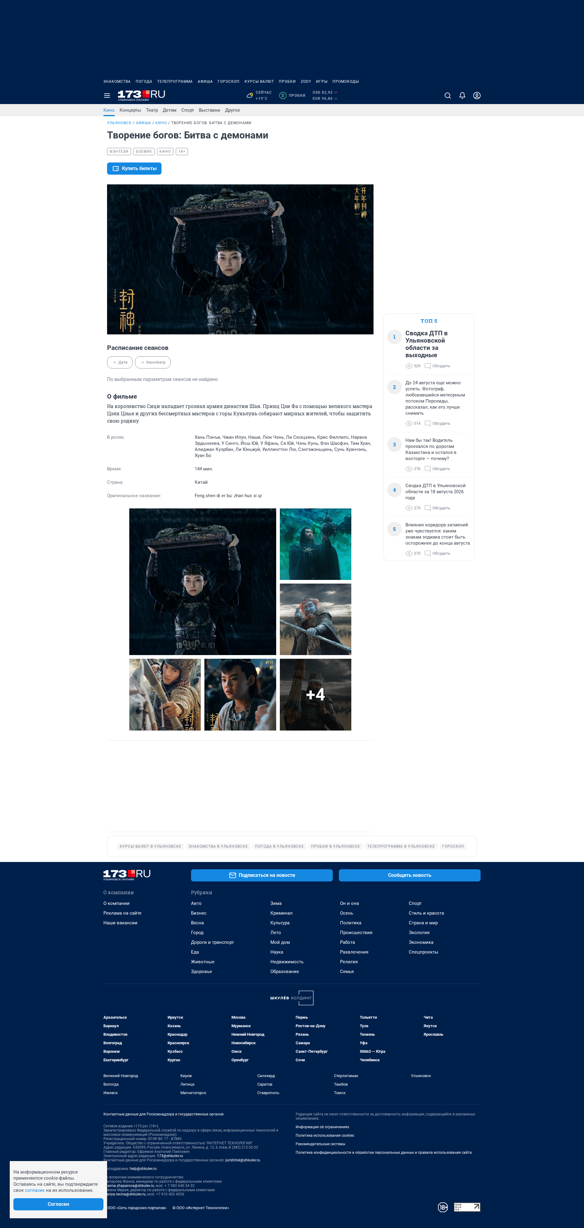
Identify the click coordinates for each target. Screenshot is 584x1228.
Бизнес (199, 913)
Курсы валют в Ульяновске (150, 846)
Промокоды (345, 81)
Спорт (187, 110)
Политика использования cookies (325, 1135)
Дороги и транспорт (212, 942)
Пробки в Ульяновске (335, 846)
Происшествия (356, 932)
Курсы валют (259, 81)
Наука (276, 952)
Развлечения (354, 952)
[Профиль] (477, 95)
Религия (349, 962)
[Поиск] (447, 95)
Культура (280, 923)
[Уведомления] (462, 95)
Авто (196, 903)
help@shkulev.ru (143, 1169)
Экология (419, 932)
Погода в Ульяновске (279, 846)
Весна (197, 923)
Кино (109, 110)
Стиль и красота (426, 913)
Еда (195, 952)
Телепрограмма (175, 81)
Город (197, 932)
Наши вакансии (120, 923)
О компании (116, 903)
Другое (232, 110)
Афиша (205, 81)
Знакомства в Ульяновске (218, 846)
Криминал (281, 913)
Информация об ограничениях (322, 1127)
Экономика (421, 942)
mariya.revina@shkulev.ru (124, 1194)
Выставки (209, 110)
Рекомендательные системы (320, 1144)
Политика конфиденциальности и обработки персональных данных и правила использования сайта (384, 1152)
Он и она (349, 903)
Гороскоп (229, 81)
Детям (169, 110)
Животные (202, 962)
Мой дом (280, 942)
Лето (275, 932)
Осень (346, 913)
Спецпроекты (423, 952)
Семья (347, 971)
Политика (350, 923)
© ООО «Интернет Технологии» (200, 1207)
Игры (322, 81)
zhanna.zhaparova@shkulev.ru (128, 1186)
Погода (144, 81)
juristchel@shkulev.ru (242, 1160)
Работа (347, 942)
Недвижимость (287, 962)
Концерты (130, 110)
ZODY (306, 81)
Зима (276, 903)
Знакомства (117, 81)
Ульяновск (119, 123)
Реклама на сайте (122, 913)
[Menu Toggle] (107, 95)
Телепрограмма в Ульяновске (401, 846)
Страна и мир (423, 923)
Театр (152, 110)
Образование (284, 971)
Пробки (287, 81)
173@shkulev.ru (170, 1156)
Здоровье (201, 971)
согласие (35, 1190)
